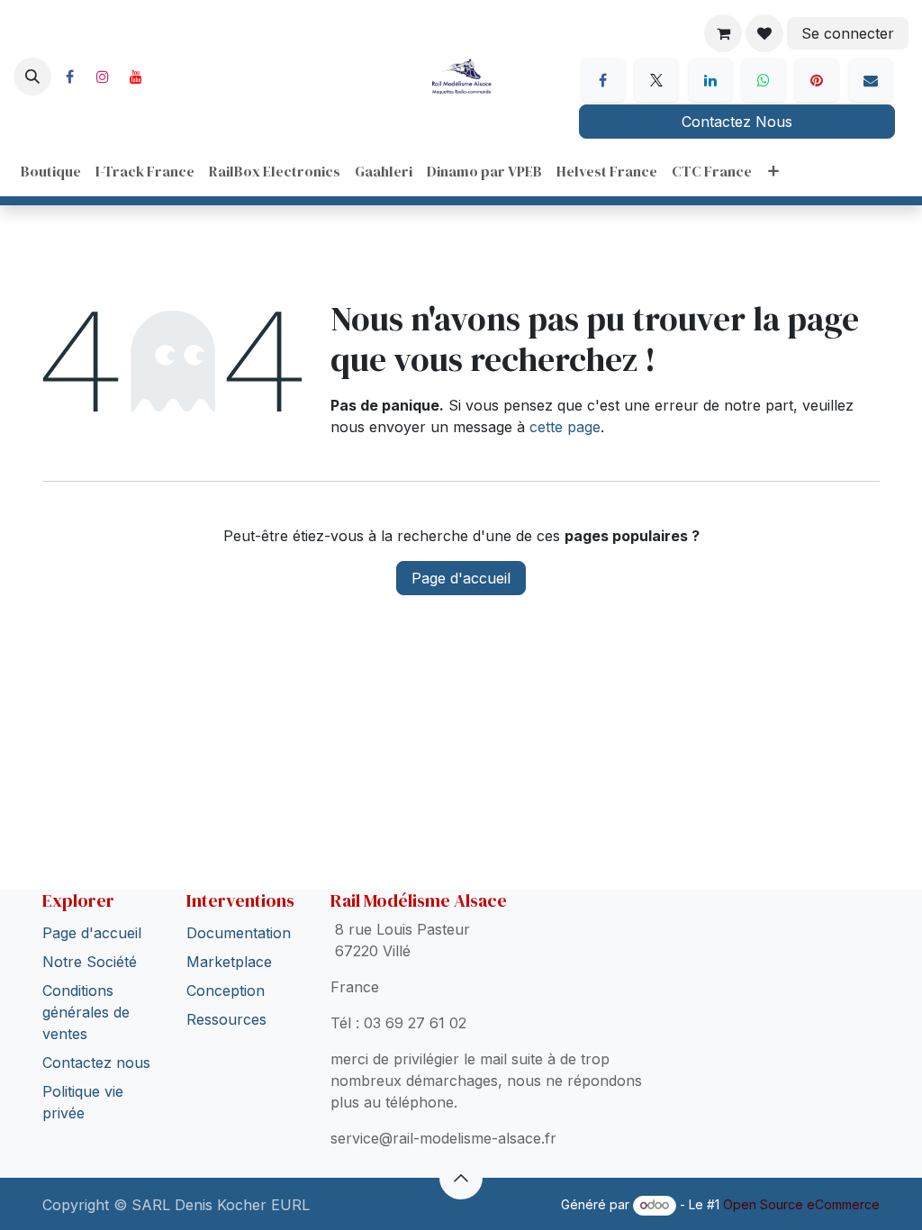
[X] (656, 80)
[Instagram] (102, 76)
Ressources (226, 983)
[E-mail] (870, 80)
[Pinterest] (816, 80)
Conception (225, 954)
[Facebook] (69, 76)
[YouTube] (136, 76)
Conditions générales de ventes (86, 976)
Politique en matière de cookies (148, 1190)
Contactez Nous (737, 122)
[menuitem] (51, 171)
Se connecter (847, 33)
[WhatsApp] (763, 80)
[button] (32, 76)
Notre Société (89, 926)
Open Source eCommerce (801, 1204)
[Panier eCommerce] (723, 33)
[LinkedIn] (710, 80)
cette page (565, 427)
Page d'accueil (461, 578)
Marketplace (229, 926)
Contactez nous (96, 1026)
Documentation (238, 897)
